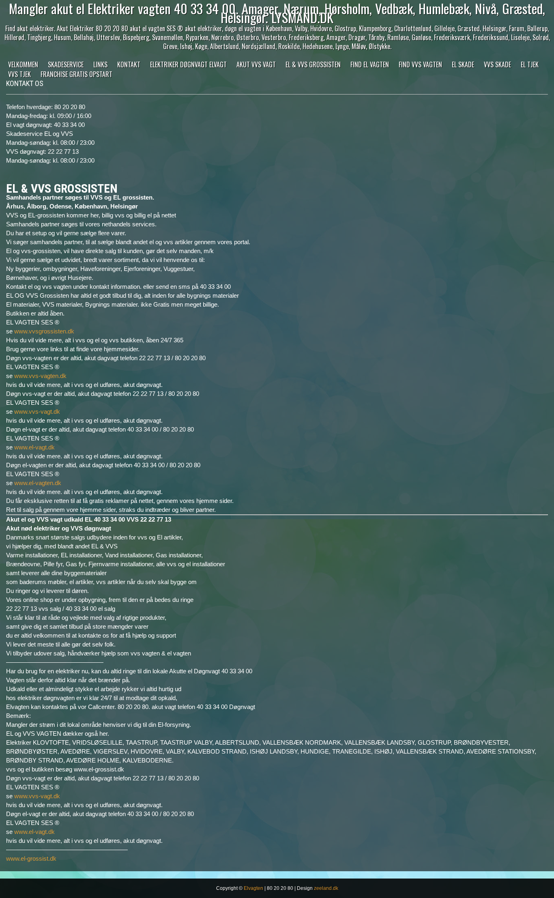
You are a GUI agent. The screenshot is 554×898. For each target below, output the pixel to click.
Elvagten (253, 888)
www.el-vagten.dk (37, 482)
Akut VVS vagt (256, 64)
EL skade (463, 64)
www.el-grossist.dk (31, 858)
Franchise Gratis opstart (76, 74)
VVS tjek (19, 74)
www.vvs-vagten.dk (40, 375)
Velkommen (23, 64)
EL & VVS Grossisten (313, 64)
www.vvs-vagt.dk (37, 411)
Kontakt (128, 64)
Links (100, 64)
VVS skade (497, 64)
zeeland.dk (326, 888)
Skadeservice (66, 64)
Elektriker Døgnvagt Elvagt (188, 64)
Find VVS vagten (420, 64)
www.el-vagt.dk (34, 447)
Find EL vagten (369, 64)
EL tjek (530, 64)
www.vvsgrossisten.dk (44, 331)
